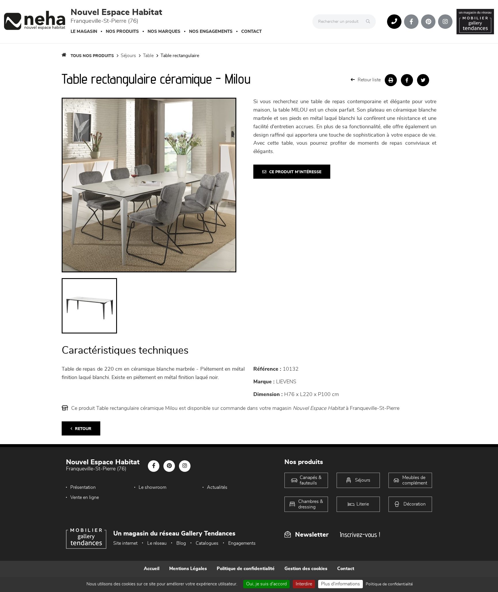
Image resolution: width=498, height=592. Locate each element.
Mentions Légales (188, 568)
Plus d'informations (340, 584)
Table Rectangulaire (180, 55)
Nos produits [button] (122, 31)
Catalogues (207, 543)
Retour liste (369, 80)
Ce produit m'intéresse (295, 172)
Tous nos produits (92, 56)
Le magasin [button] (84, 31)
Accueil (151, 568)
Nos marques (164, 31)
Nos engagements (211, 31)
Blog (181, 543)
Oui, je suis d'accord (266, 584)
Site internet (125, 543)
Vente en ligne (84, 497)
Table (148, 55)
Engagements (242, 543)
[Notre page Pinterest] (428, 21)
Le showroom (152, 487)
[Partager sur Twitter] (423, 80)
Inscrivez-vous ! (360, 534)
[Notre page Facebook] (411, 21)
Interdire (304, 584)
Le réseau (157, 543)
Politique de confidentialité (246, 568)
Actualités (217, 487)
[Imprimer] (391, 80)
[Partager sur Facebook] (407, 80)
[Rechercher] (369, 21)
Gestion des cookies (305, 568)
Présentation (83, 487)
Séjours (128, 55)
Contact (251, 31)
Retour (83, 429)
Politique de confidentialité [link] (389, 584)
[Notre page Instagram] (445, 21)
